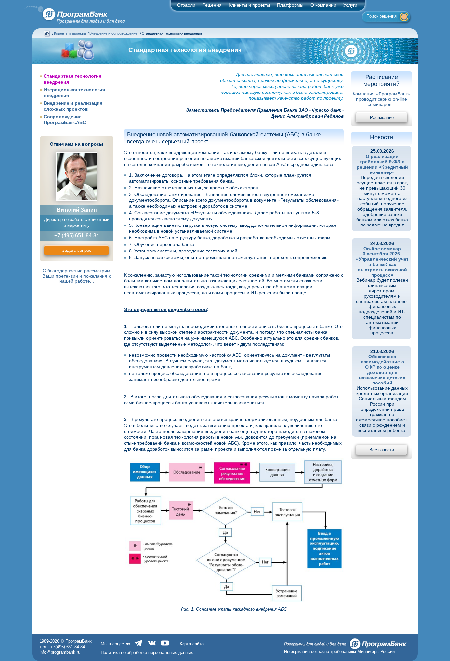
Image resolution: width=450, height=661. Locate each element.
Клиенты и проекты (249, 5)
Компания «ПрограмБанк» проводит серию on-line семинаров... (381, 99)
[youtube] (165, 646)
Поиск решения (381, 16)
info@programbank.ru (60, 652)
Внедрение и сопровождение (113, 33)
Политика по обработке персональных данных (147, 652)
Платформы (290, 5)
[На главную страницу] (71, 12)
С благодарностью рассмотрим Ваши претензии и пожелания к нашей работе (76, 276)
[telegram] (139, 646)
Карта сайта (192, 643)
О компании (323, 5)
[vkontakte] (152, 646)
